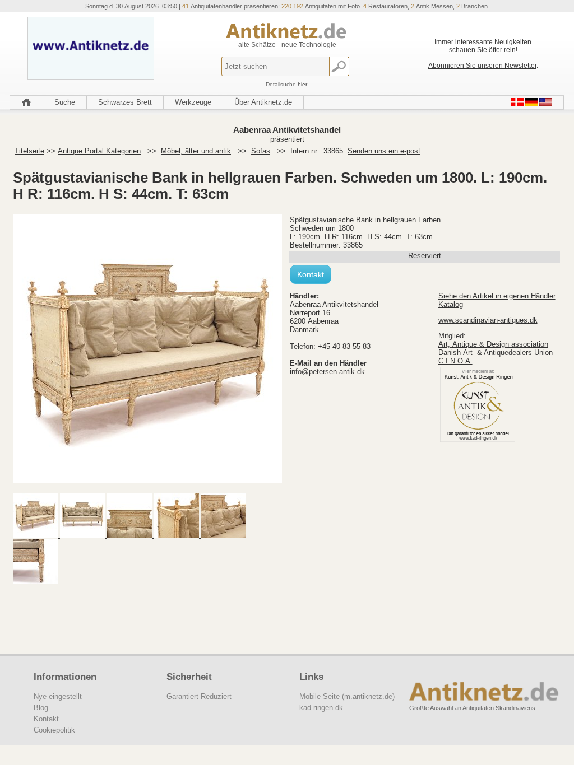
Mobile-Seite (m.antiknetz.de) (347, 696)
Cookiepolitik (54, 730)
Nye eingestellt (58, 696)
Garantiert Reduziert (199, 696)
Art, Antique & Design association (493, 344)
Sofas (260, 151)
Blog (41, 707)
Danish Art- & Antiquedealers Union (495, 352)
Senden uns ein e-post (384, 151)
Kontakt (310, 274)
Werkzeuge (193, 102)
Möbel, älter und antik (196, 151)
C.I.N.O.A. (455, 361)
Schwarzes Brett (125, 102)
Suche (64, 102)
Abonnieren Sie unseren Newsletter (482, 65)
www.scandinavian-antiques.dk (488, 320)
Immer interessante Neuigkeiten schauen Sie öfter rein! (482, 46)
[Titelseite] (26, 102)
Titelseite (29, 151)
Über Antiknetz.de (263, 102)
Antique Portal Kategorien (99, 151)
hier (302, 84)
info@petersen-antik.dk (327, 371)
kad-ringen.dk (321, 707)
